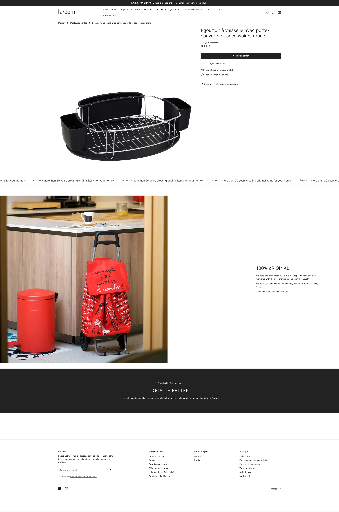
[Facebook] (59, 488)
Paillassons (244, 456)
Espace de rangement (249, 464)
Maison (61, 23)
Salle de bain (245, 472)
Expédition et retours (159, 464)
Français (274, 489)
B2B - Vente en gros (158, 468)
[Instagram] (66, 488)
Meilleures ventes (78, 23)
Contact (152, 460)
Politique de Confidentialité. (83, 476)
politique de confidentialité (161, 472)
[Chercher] (268, 12)
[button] (109, 9)
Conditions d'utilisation (159, 476)
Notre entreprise (156, 456)
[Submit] (110, 470)
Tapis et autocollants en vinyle (253, 460)
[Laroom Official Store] (66, 12)
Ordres (197, 456)
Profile (197, 460)
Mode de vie (245, 476)
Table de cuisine (247, 468)
